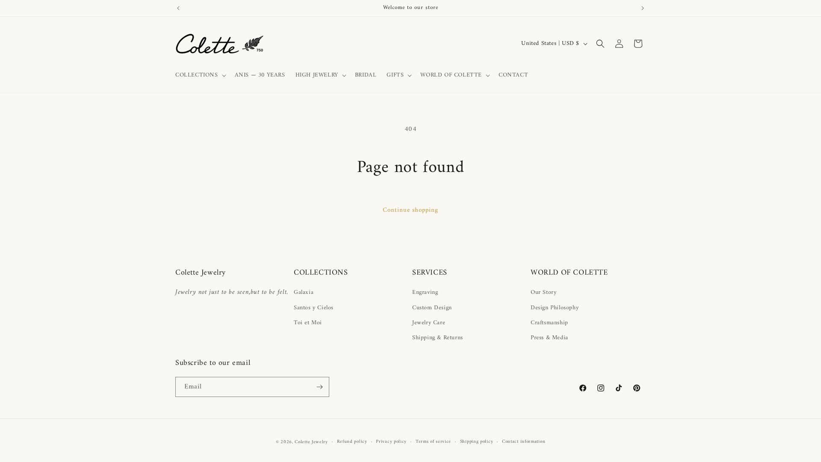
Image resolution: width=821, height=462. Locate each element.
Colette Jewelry (311, 442)
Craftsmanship (549, 322)
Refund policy (352, 442)
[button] (200, 75)
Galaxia (303, 292)
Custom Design (432, 307)
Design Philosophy (555, 307)
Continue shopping (410, 210)
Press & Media (549, 337)
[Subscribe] (319, 387)
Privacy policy (391, 442)
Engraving (425, 292)
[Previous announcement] (178, 8)
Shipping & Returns (437, 337)
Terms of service (433, 442)
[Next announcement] (642, 8)
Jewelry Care (428, 322)
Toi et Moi (308, 322)
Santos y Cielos (314, 307)
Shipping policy (476, 442)
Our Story (543, 292)
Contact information (523, 442)
